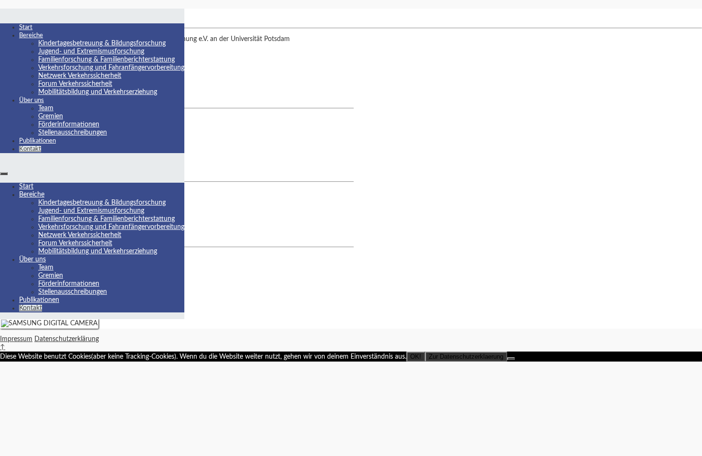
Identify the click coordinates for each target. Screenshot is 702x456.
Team (45, 108)
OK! (415, 356)
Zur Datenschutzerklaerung (466, 356)
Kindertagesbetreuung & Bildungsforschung (102, 43)
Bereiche (31, 35)
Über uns (31, 100)
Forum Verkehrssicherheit (75, 84)
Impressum (16, 339)
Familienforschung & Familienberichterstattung (106, 59)
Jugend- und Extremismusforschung (91, 51)
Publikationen (37, 141)
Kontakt (30, 149)
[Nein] (511, 358)
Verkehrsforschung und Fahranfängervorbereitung (111, 67)
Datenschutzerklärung (66, 339)
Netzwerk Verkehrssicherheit (79, 76)
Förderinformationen (68, 124)
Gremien (50, 116)
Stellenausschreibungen (72, 132)
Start (25, 27)
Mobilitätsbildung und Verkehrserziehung (97, 92)
